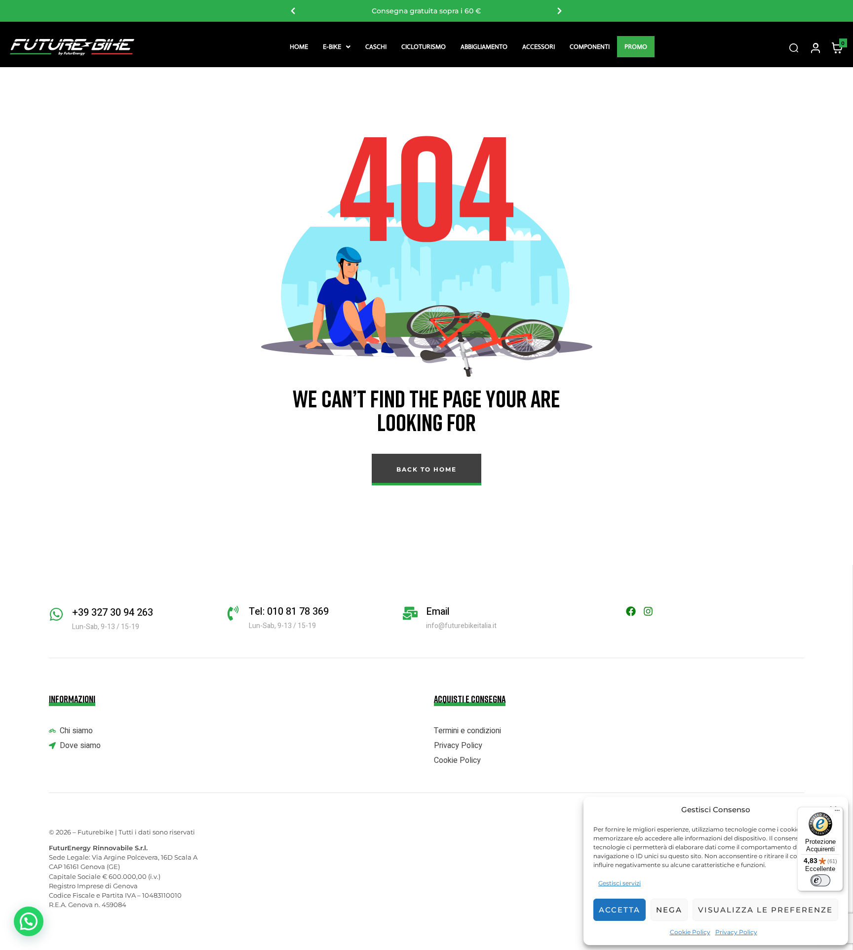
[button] (336, 46)
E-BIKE (332, 46)
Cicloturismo (423, 46)
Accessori (538, 46)
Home (299, 46)
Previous (293, 11)
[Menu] (837, 813)
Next (560, 11)
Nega (669, 909)
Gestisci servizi (619, 883)
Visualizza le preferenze (765, 909)
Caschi (376, 46)
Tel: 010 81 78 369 (289, 611)
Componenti (590, 46)
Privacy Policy (736, 932)
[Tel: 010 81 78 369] (233, 613)
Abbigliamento (484, 46)
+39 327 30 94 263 (112, 612)
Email (438, 611)
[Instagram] (648, 611)
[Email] (410, 613)
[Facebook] (631, 611)
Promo (635, 46)
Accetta (619, 909)
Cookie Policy (690, 932)
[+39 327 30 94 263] (56, 614)
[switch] (820, 880)
